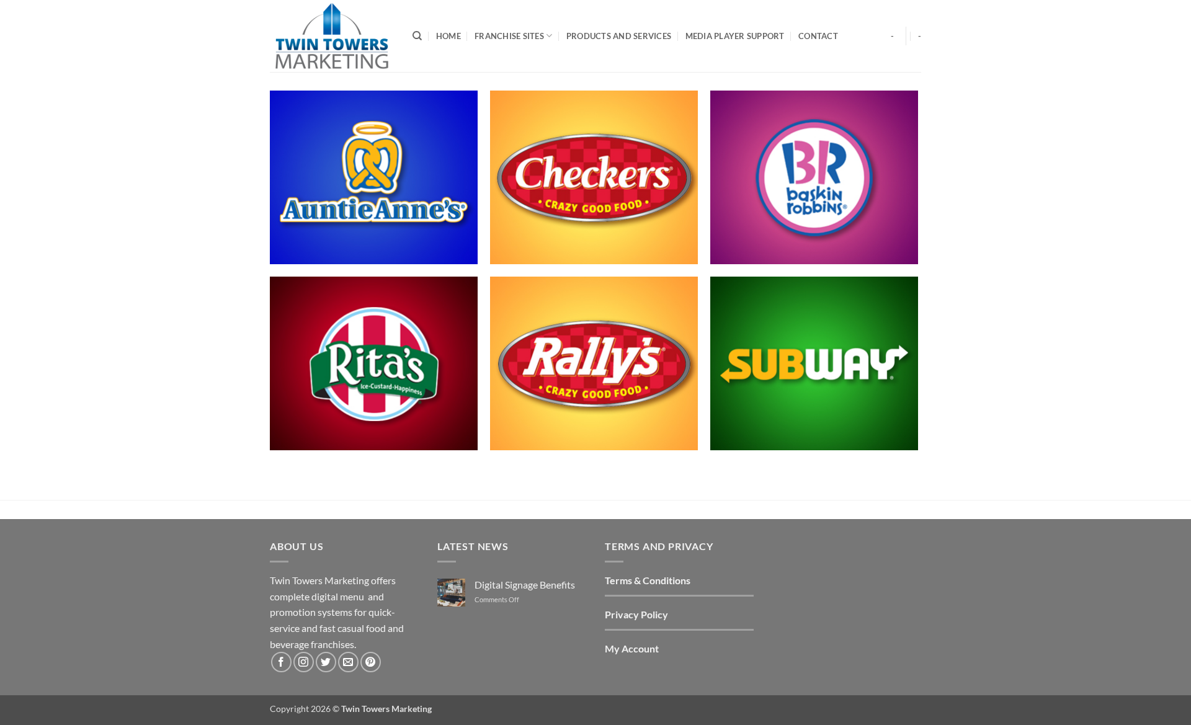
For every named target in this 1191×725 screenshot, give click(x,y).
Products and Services (618, 36)
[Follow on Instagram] (303, 662)
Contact (818, 36)
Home (448, 36)
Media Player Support (735, 36)
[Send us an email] (348, 662)
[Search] (417, 36)
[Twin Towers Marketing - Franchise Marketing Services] (332, 35)
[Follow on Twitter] (326, 662)
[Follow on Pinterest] (370, 662)
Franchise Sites (509, 36)
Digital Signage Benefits (525, 584)
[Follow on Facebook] (281, 662)
